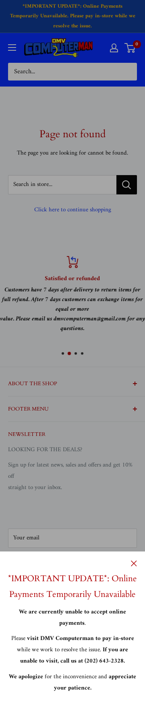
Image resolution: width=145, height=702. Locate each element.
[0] (130, 48)
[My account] (114, 47)
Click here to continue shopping (72, 209)
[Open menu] (12, 47)
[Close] (134, 563)
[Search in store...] (126, 184)
